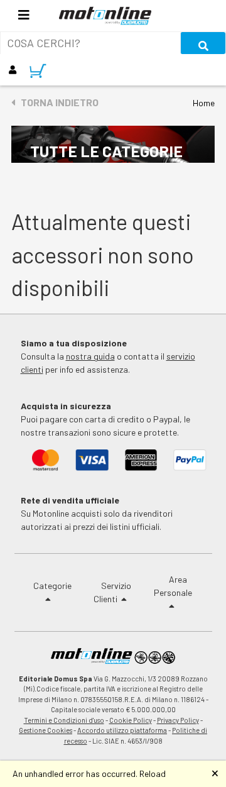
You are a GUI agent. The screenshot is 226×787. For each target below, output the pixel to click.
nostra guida (90, 356)
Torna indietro (57, 102)
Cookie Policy (130, 720)
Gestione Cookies (45, 730)
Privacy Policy (178, 720)
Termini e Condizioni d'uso (64, 720)
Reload (152, 773)
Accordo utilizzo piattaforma (122, 730)
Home (204, 102)
